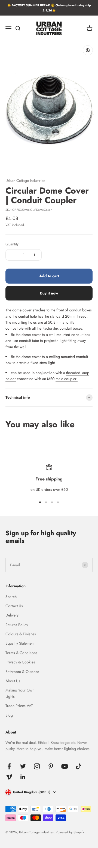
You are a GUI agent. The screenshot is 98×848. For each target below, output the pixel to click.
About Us (12, 681)
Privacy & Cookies (20, 662)
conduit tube (29, 340)
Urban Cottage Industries (25, 180)
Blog (9, 715)
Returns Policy (16, 624)
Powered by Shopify (70, 832)
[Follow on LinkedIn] (23, 777)
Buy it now (49, 293)
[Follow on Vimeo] (9, 777)
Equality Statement (19, 643)
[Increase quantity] (34, 254)
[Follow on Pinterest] (50, 766)
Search (11, 596)
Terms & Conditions (21, 652)
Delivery (12, 615)
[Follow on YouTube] (64, 766)
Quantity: (12, 244)
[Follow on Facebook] (9, 766)
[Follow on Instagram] (37, 766)
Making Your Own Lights (19, 693)
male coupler (67, 378)
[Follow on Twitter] (23, 766)
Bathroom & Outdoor (22, 671)
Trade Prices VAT (19, 705)
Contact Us (14, 606)
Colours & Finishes (20, 634)
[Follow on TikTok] (78, 766)
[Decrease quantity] (12, 254)
